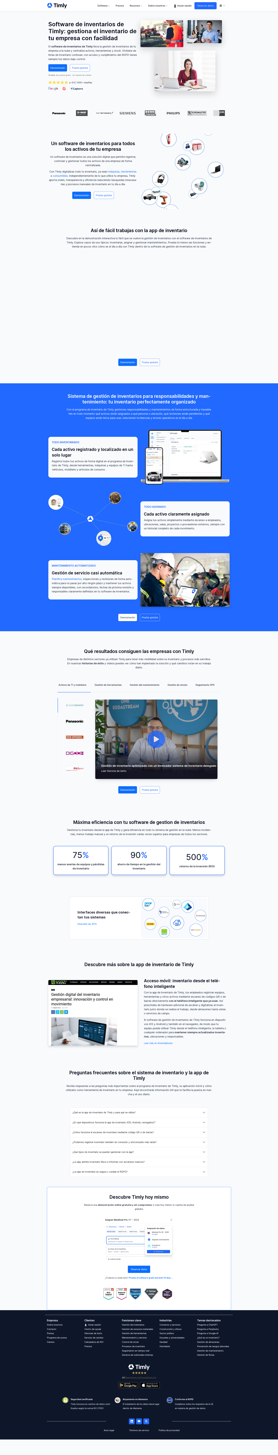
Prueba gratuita (80, 67)
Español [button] (224, 5)
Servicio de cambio (93, 1337)
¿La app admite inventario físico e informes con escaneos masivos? (109, 1161)
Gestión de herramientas (134, 1333)
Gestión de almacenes (208, 1342)
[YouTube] (139, 1421)
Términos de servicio (139, 1430)
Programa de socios (57, 1337)
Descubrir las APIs (87, 923)
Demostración (57, 67)
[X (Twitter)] (146, 1421)
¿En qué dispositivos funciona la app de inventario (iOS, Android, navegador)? (114, 1122)
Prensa (50, 1333)
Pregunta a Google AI (207, 1333)
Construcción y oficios (171, 1329)
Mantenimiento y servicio (134, 1337)
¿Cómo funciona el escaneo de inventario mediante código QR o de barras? (113, 1132)
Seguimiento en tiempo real (135, 1350)
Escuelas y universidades (172, 1337)
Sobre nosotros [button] (156, 5)
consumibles (60, 175)
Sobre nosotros (55, 1324)
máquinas (114, 171)
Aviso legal (109, 1430)
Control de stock (130, 1342)
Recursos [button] (135, 5)
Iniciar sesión (184, 5)
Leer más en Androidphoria (158, 1043)
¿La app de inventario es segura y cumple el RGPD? (100, 1171)
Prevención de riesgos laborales (213, 1346)
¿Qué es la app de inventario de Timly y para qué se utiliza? (104, 1112)
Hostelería (165, 1346)
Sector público (167, 1333)
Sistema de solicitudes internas (137, 1355)
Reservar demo (205, 5)
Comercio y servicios (170, 1324)
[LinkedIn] (132, 1421)
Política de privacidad (169, 1430)
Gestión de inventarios (133, 1324)
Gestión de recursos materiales (137, 1329)
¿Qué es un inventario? (208, 1337)
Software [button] (102, 5)
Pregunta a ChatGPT (207, 1324)
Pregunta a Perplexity (208, 1329)
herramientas (129, 171)
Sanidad (163, 1342)
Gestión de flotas (205, 1355)
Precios (120, 5)
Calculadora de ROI (93, 1342)
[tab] (75, 685)
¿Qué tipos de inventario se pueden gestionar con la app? (103, 1152)
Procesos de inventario (133, 1346)
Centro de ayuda (92, 1329)
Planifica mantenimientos (67, 578)
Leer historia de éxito (113, 770)
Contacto (51, 1329)
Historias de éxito (93, 1333)
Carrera (50, 1342)
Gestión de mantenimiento (210, 1350)
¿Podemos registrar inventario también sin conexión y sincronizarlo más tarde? (115, 1142)
